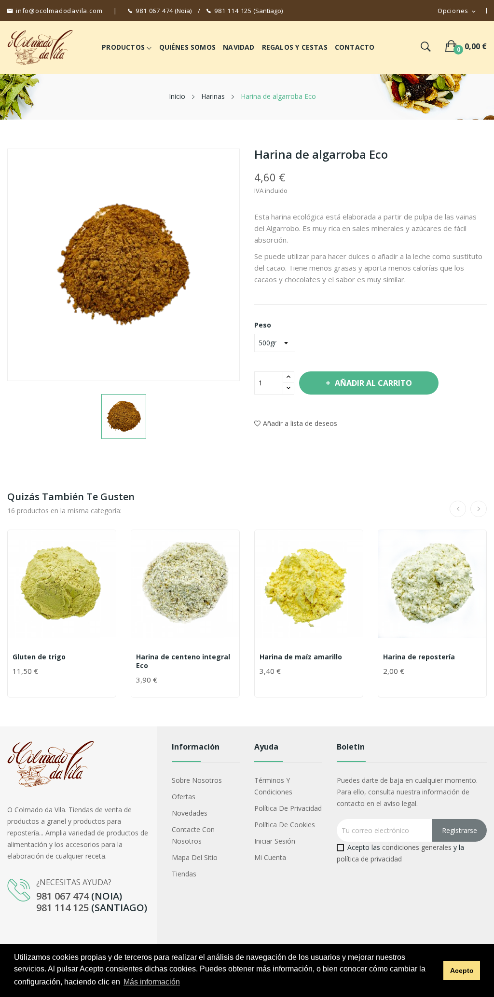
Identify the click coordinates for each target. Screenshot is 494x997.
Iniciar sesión (274, 841)
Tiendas (184, 873)
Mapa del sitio (195, 857)
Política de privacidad (288, 808)
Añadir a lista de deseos (300, 423)
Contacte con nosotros (193, 835)
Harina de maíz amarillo (301, 657)
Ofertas (183, 796)
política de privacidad (369, 858)
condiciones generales (417, 847)
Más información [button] (152, 982)
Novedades (189, 813)
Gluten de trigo (39, 657)
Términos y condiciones (273, 786)
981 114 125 (233, 10)
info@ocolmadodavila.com (59, 10)
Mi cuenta (270, 857)
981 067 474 (154, 10)
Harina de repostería (419, 657)
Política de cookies (284, 824)
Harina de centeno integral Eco (183, 661)
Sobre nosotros (197, 780)
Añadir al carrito (373, 383)
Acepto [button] (462, 970)
